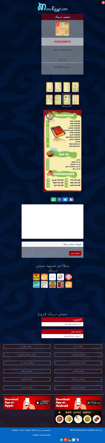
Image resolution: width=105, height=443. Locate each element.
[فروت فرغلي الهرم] (44, 277)
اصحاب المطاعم (17, 430)
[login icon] (103, 3)
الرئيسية (47, 430)
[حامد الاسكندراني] (60, 277)
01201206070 (62, 41)
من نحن (40, 430)
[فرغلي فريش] (44, 285)
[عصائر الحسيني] (36, 285)
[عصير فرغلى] (60, 285)
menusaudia (45, 435)
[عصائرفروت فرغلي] (68, 285)
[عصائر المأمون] (36, 277)
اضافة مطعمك (30, 430)
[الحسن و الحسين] (52, 277)
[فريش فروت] (68, 277)
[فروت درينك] (52, 285)
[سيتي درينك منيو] (75, 87)
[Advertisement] (52, 222)
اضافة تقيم (75, 253)
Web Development (78, 430)
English (36, 435)
